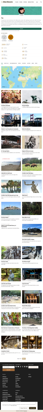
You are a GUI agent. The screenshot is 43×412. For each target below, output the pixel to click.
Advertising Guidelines (20, 397)
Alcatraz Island (4, 217)
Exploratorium (25, 283)
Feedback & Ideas (6, 394)
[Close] (36, 403)
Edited (36, 63)
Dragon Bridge (25, 105)
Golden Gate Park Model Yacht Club (9, 195)
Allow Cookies (32, 408)
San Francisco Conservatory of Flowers (10, 327)
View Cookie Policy (13, 405)
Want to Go (6, 63)
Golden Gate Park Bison (27, 173)
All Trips (29, 376)
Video (16, 383)
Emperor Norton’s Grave (27, 151)
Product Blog (5, 397)
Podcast (17, 385)
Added (33, 63)
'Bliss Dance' (25, 195)
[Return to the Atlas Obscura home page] (7, 2)
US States (28, 63)
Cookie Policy (18, 401)
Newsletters (17, 386)
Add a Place (5, 386)
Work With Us (5, 401)
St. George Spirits (5, 151)
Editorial (17, 374)
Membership (5, 392)
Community (5, 390)
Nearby (4, 385)
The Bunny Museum (5, 105)
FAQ (16, 394)
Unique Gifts (5, 399)
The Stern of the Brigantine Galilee (30, 327)
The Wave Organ (26, 261)
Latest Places (5, 378)
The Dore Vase (4, 261)
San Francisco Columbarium (28, 351)
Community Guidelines (7, 396)
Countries (24, 63)
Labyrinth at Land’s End (6, 173)
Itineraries (17, 380)
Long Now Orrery (5, 351)
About (16, 392)
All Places (4, 376)
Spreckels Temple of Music (28, 239)
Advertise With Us (19, 396)
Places (4, 374)
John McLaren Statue (6, 283)
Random (4, 383)
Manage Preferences (24, 408)
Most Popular (5, 380)
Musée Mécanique (26, 305)
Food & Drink (18, 378)
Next (24, 358)
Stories (19, 63)
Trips (29, 374)
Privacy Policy (18, 399)
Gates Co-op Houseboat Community (9, 129)
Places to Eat (5, 381)
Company (17, 390)
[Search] (41, 2)
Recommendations (13, 63)
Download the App (33, 367)
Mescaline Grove (26, 217)
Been (2, 63)
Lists (16, 381)
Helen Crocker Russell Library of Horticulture (8, 226)
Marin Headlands (26, 129)
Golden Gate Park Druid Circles (8, 305)
